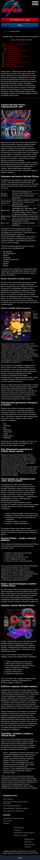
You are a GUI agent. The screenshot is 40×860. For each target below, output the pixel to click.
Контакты (6, 823)
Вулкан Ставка (30, 844)
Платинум (17, 830)
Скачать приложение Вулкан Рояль (16, 62)
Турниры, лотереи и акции (13, 66)
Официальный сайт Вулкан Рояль (16, 44)
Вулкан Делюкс (19, 827)
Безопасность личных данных (13, 818)
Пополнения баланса (11, 52)
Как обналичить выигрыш (13, 54)
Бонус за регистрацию (12, 60)
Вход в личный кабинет (12, 58)
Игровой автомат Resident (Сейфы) (15, 808)
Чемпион (28, 847)
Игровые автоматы (10, 46)
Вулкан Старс (29, 839)
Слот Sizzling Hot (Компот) (12, 806)
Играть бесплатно (12, 48)
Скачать (20, 858)
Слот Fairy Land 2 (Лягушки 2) (13, 811)
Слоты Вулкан (8, 799)
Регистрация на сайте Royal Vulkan (16, 56)
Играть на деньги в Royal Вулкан (17, 50)
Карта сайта (7, 821)
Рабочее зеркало (10, 64)
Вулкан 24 (28, 842)
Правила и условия (20, 835)
